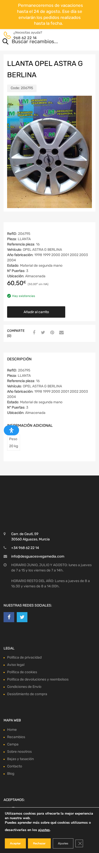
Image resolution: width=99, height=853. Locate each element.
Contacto (14, 738)
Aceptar (15, 843)
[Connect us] (9, 589)
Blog (10, 745)
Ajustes (63, 843)
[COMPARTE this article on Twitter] (42, 333)
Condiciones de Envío (24, 658)
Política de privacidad (24, 629)
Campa (13, 716)
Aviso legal (15, 636)
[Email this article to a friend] (60, 333)
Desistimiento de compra (27, 665)
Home (12, 701)
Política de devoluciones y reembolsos (38, 651)
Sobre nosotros (19, 723)
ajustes (44, 829)
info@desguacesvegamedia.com (37, 528)
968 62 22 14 (25, 38)
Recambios (16, 708)
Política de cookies (22, 643)
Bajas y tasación (20, 730)
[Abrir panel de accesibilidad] (11, 430)
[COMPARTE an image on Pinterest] (51, 333)
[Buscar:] (42, 42)
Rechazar (39, 843)
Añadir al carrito (36, 312)
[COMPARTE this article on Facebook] (33, 333)
